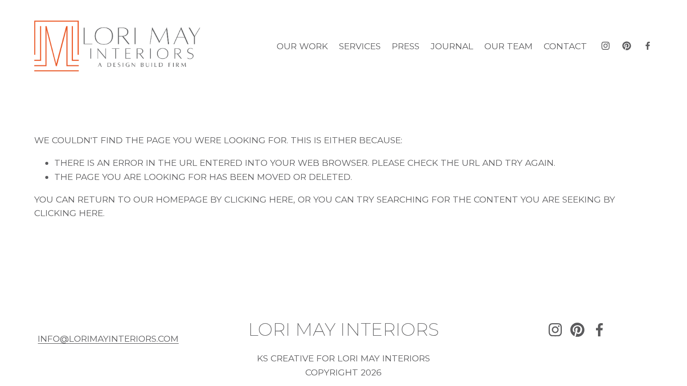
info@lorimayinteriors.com (108, 338)
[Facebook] (648, 46)
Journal (452, 46)
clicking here (258, 199)
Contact (565, 46)
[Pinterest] (627, 46)
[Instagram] (605, 46)
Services (360, 46)
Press (405, 46)
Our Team (508, 46)
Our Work (302, 46)
